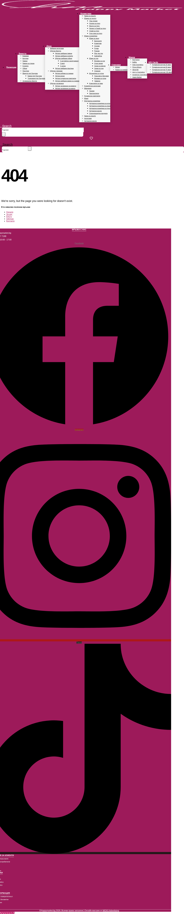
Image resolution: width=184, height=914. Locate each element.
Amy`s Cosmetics (138, 72)
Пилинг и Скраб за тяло (97, 28)
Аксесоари (88, 118)
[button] (6, 126)
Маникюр (88, 88)
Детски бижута (56, 51)
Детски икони (60, 76)
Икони (117, 67)
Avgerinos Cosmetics (139, 75)
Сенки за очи (99, 68)
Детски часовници (57, 83)
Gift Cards (153, 62)
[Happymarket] (92, 9)
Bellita (134, 62)
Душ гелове (93, 21)
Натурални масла (95, 111)
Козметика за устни (97, 73)
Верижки (26, 56)
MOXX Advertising (111, 911)
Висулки (25, 58)
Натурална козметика (92, 101)
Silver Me (135, 70)
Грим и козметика (91, 36)
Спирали (97, 71)
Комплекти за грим (96, 83)
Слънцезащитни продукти (98, 113)
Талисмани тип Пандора (36, 78)
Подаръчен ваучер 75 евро (161, 70)
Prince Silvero (136, 67)
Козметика (85, 13)
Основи (97, 46)
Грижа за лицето (90, 16)
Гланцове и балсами (101, 76)
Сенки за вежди (100, 66)
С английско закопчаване (69, 61)
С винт (62, 63)
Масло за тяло (94, 26)
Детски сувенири (56, 71)
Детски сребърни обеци (64, 58)
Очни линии (98, 63)
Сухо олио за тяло (95, 33)
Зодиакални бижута (30, 81)
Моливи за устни (100, 78)
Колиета (25, 66)
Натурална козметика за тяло (99, 108)
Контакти (10, 221)
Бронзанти (98, 41)
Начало (9, 212)
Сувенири (116, 65)
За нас (9, 214)
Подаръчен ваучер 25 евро (161, 65)
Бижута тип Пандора (30, 73)
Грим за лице (94, 38)
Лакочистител (94, 93)
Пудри (96, 48)
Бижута (22, 53)
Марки (132, 57)
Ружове (97, 51)
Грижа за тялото (90, 18)
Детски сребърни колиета (64, 56)
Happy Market (137, 77)
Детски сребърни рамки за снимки (67, 81)
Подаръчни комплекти (92, 96)
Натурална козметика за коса (99, 103)
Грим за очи (94, 58)
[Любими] (92, 138)
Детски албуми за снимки (64, 73)
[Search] (3, 134)
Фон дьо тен (98, 53)
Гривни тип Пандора (35, 76)
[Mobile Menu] (1, 141)
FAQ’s (9, 217)
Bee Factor (136, 60)
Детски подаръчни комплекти (65, 78)
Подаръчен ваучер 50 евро (161, 67)
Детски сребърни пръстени (64, 68)
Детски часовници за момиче (65, 86)
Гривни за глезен (28, 63)
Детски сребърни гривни (63, 53)
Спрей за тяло (94, 31)
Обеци (25, 68)
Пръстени (26, 71)
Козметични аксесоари (92, 86)
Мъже (86, 98)
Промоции (11, 67)
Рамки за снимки (121, 70)
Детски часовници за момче (65, 88)
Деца (48, 46)
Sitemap (10, 219)
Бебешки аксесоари (57, 48)
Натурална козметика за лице (99, 106)
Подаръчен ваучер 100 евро (162, 72)
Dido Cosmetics (137, 65)
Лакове (91, 91)
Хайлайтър (98, 56)
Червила (97, 81)
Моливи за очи (99, 61)
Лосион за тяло (94, 23)
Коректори (98, 43)
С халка (63, 66)
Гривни (25, 61)
